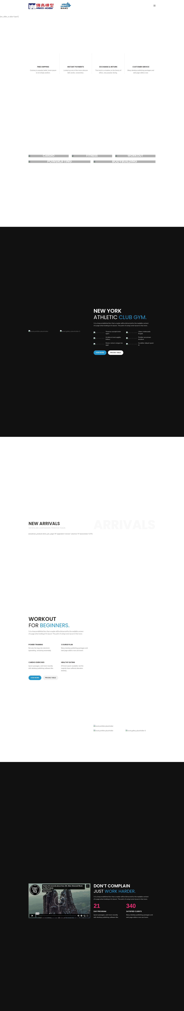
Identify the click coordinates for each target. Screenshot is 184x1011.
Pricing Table (115, 352)
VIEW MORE (100, 352)
